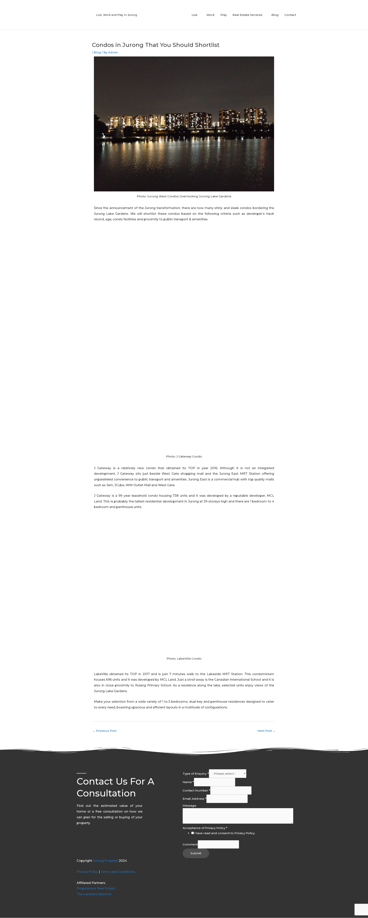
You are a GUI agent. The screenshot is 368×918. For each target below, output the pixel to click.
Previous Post (104, 731)
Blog (275, 15)
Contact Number (196, 790)
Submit (196, 853)
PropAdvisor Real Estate (96, 888)
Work (210, 15)
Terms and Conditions (118, 872)
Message (189, 805)
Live (194, 15)
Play (223, 15)
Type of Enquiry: (196, 773)
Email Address (194, 798)
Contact (290, 15)
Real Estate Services (247, 15)
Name (188, 782)
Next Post (266, 731)
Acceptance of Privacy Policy (205, 828)
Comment (190, 844)
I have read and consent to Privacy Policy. (224, 833)
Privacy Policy (87, 872)
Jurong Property (105, 860)
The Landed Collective (94, 894)
